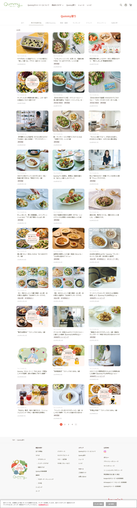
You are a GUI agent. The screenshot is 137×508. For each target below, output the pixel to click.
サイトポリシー (108, 466)
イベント (89, 23)
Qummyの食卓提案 (41, 471)
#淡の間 (92, 259)
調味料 (38, 475)
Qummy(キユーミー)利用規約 (112, 486)
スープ (38, 491)
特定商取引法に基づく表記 (111, 474)
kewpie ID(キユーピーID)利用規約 (113, 478)
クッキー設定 (98, 504)
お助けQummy (50, 23)
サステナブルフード (63, 455)
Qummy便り (71, 5)
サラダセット (42, 459)
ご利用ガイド (82, 472)
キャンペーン (101, 23)
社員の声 (114, 23)
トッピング (39, 487)
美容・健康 (64, 23)
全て (22, 23)
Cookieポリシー (44, 505)
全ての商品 (39, 451)
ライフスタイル (36, 23)
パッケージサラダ (43, 463)
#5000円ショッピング (97, 298)
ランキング (76, 23)
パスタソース (61, 451)
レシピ (89, 5)
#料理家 (56, 64)
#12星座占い (101, 259)
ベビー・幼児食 (62, 459)
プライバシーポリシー (110, 461)
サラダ (38, 455)
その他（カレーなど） (64, 463)
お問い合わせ (82, 477)
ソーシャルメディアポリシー (112, 470)
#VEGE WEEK (58, 103)
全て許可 (111, 504)
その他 (40, 483)
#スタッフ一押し (113, 259)
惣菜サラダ (41, 467)
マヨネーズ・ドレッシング (45, 479)
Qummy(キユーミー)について (38, 5)
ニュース (81, 5)
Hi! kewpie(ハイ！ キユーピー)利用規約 (115, 482)
